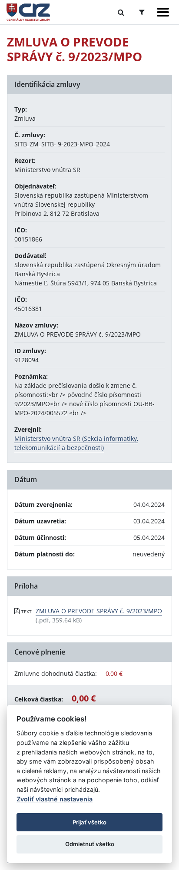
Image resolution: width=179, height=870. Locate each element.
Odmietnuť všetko (89, 843)
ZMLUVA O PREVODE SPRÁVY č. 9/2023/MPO (99, 611)
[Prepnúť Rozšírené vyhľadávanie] (141, 12)
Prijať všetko (89, 822)
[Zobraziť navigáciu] (163, 12)
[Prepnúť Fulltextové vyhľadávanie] (121, 12)
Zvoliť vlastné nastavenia (55, 799)
